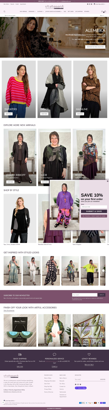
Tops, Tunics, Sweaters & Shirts (12, 244)
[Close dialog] (107, 181)
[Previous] (34, 1)
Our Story (62, 383)
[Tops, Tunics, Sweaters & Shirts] (20, 218)
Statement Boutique (16, 403)
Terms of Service (48, 392)
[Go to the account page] (101, 11)
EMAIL (82, 204)
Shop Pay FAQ (48, 386)
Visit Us (62, 389)
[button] (54, 408)
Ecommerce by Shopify (12, 404)
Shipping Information (49, 381)
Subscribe (102, 379)
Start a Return (63, 378)
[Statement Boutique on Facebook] (87, 4)
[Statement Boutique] (54, 7)
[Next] (74, 1)
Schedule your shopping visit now (13, 392)
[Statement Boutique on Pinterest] (91, 4)
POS (4, 404)
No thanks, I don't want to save (94, 216)
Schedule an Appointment (63, 396)
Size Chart (47, 383)
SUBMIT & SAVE (94, 211)
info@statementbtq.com (51, 361)
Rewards (62, 381)
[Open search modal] (4, 11)
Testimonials (63, 392)
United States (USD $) (100, 4)
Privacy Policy (47, 389)
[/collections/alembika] (54, 37)
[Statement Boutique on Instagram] (89, 4)
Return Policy (47, 378)
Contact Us (62, 386)
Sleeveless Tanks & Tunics (45, 244)
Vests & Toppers (77, 244)
